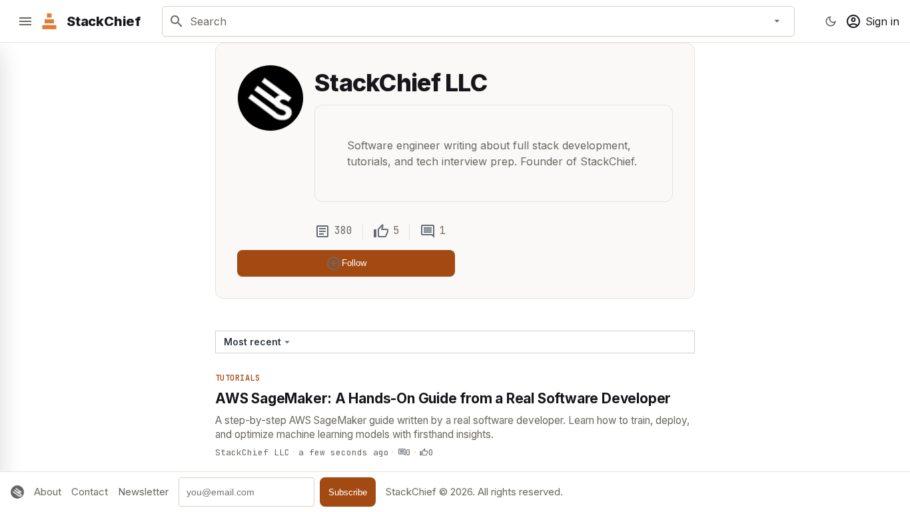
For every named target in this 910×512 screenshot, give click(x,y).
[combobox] (475, 21)
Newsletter (143, 491)
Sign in (882, 21)
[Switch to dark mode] (830, 21)
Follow (354, 263)
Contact (89, 491)
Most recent (252, 341)
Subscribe (347, 492)
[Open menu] (25, 21)
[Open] (777, 21)
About (47, 491)
